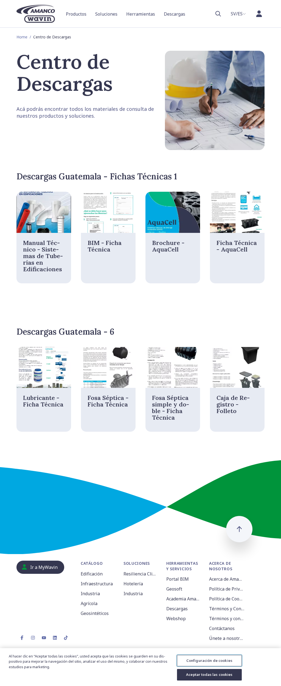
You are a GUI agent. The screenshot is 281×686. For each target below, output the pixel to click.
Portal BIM (177, 579)
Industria (90, 594)
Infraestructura (97, 584)
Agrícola (89, 603)
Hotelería (133, 584)
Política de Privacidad (227, 589)
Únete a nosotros (227, 638)
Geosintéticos (95, 613)
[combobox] (238, 13)
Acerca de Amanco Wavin (227, 579)
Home (21, 36)
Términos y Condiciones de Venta (227, 609)
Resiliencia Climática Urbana (141, 574)
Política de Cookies (227, 599)
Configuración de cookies (209, 660)
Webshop (176, 619)
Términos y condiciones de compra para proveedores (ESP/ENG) (227, 619)
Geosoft (174, 589)
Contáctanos (222, 628)
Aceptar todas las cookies (209, 674)
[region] (140, 667)
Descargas (177, 609)
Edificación (92, 574)
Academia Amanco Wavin (184, 599)
